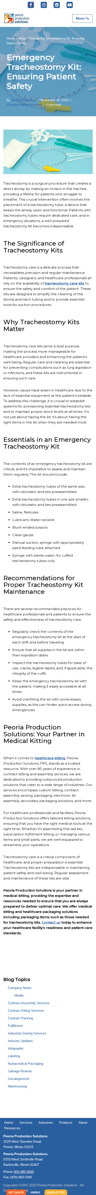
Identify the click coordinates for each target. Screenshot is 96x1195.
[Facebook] (31, 5)
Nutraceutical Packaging (25, 1063)
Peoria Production (23, 100)
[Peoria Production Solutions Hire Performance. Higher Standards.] (16, 18)
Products (65, 1122)
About (83, 1122)
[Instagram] (44, 5)
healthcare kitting (50, 758)
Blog (22, 38)
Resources (12, 1128)
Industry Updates (20, 1041)
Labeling (14, 1056)
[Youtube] (70, 5)
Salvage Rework (20, 1071)
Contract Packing (20, 1018)
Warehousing (17, 1086)
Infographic (16, 1048)
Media (19, 995)
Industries (46, 1122)
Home (11, 38)
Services (25, 1122)
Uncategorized (18, 1079)
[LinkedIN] (57, 5)
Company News (19, 988)
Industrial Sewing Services (27, 1033)
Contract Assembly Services (29, 1003)
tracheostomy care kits (64, 283)
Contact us (51, 922)
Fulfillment (15, 1026)
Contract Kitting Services (24, 104)
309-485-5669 (24, 1172)
